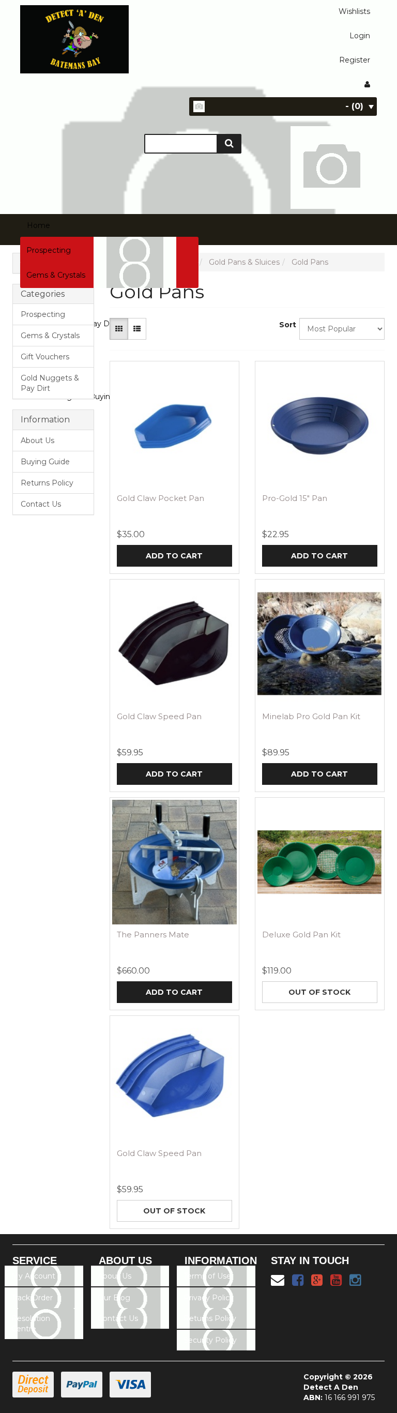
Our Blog (114, 1297)
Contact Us (41, 504)
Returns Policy (47, 483)
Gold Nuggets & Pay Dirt (50, 383)
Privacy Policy (209, 1297)
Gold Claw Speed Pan (159, 716)
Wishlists (354, 11)
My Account (33, 1276)
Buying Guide (45, 461)
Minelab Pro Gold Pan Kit (311, 716)
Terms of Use (207, 1276)
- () (354, 106)
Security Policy (210, 1340)
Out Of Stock (319, 992)
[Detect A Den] (74, 36)
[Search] (229, 144)
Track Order (32, 1297)
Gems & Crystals (55, 275)
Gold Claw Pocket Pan (160, 498)
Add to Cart (174, 555)
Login (359, 35)
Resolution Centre (30, 1323)
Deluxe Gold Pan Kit (301, 934)
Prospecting (48, 250)
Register (354, 60)
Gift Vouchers (45, 356)
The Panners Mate (153, 934)
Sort (285, 324)
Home (38, 225)
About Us (37, 440)
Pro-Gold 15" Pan (294, 498)
